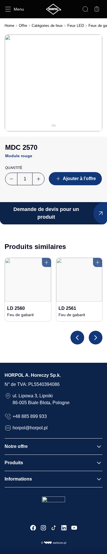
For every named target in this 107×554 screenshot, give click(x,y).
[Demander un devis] (96, 9)
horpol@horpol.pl (30, 427)
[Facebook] (33, 527)
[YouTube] (74, 527)
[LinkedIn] (63, 527)
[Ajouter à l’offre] (46, 262)
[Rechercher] (85, 9)
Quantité (13, 168)
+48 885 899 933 (30, 416)
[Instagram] (43, 527)
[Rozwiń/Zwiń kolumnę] (99, 446)
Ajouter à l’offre (79, 178)
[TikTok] (53, 527)
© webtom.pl (53, 542)
